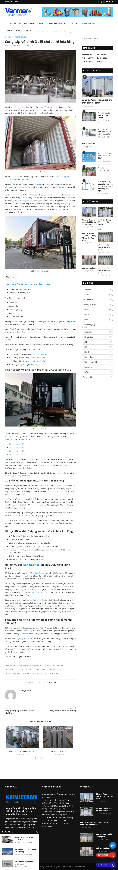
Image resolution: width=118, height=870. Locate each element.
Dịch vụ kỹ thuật (14, 30)
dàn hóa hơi (60, 187)
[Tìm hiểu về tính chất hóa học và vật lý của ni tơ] (89, 133)
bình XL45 (8, 436)
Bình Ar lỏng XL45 (35, 364)
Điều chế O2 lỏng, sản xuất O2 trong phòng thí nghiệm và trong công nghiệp (105, 186)
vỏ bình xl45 (54, 673)
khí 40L (53, 589)
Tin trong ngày (88, 24)
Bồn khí (98, 295)
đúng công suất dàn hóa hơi (25, 638)
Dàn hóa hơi (31, 564)
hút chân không (20, 200)
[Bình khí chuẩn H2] (89, 260)
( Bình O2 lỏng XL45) (37, 357)
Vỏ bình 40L (98, 377)
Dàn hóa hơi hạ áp (58, 751)
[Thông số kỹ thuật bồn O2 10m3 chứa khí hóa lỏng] (7, 839)
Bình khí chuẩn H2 (89, 268)
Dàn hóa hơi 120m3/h (17, 454)
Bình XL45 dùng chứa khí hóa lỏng (23, 751)
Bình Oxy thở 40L (89, 144)
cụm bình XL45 (60, 485)
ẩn (14, 277)
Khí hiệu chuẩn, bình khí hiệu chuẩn (104, 115)
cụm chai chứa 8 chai (39, 592)
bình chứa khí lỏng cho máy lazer (31, 665)
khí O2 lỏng (61, 176)
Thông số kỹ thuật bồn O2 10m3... (24, 838)
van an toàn (56, 195)
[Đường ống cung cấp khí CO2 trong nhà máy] (7, 851)
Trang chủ (11, 24)
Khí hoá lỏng (98, 337)
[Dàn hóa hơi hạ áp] (58, 737)
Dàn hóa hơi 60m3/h (16, 451)
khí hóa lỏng (37, 573)
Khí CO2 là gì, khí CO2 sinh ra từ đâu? (105, 155)
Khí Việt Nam (16, 46)
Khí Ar (98, 310)
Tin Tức (74, 24)
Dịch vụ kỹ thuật (98, 305)
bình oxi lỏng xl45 (55, 669)
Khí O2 (98, 347)
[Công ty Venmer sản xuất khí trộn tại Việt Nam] (97, 86)
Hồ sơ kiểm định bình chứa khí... (24, 862)
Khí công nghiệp (26, 24)
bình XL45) (28, 631)
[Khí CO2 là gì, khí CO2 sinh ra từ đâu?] (89, 157)
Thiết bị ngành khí (57, 24)
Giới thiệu (8, 2)
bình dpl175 (10, 669)
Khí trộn (101, 168)
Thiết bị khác (98, 357)
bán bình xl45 (10, 665)
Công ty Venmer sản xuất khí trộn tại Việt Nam (97, 101)
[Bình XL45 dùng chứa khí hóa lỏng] (22, 737)
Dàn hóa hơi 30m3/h (16, 447)
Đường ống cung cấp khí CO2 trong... (25, 850)
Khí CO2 (98, 320)
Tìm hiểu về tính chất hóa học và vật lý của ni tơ (104, 131)
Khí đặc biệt (98, 332)
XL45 (40, 184)
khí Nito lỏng (24, 179)
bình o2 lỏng (40, 669)
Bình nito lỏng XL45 (25, 669)
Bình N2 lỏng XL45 (37, 361)
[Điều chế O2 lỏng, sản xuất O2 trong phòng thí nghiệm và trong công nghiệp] (89, 185)
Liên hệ (17, 2)
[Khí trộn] (89, 171)
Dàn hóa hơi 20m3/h (16, 444)
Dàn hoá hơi (98, 300)
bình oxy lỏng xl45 (12, 673)
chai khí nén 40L (39, 600)
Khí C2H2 (98, 315)
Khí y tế (42, 24)
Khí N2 (98, 342)
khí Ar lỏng (13, 179)
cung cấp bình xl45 (39, 673)
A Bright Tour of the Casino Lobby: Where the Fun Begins (89, 236)
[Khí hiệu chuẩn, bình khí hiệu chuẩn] (89, 116)
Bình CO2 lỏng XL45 (39, 354)
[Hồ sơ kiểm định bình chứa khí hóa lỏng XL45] (7, 863)
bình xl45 (26, 673)
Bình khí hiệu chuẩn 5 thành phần (104, 247)
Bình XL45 (8, 37)
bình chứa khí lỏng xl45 (55, 665)
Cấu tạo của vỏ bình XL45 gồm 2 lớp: (28, 284)
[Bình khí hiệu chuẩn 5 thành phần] (105, 237)
